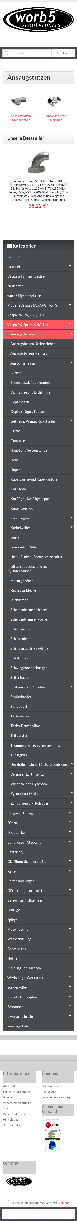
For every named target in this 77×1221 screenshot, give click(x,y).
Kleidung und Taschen (24, 968)
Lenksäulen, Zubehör (26, 547)
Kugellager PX (21, 508)
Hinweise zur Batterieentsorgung (16, 1122)
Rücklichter (19, 600)
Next (66, 184)
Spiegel (12, 919)
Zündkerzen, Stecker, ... (25, 842)
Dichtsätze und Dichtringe (30, 392)
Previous (11, 184)
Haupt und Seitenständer (29, 450)
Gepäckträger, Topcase (28, 411)
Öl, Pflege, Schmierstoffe (26, 861)
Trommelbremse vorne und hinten (36, 745)
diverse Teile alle (20, 1016)
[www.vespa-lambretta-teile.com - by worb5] (38, 19)
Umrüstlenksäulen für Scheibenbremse (39, 764)
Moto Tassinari (19, 929)
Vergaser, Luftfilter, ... (27, 774)
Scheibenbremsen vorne (28, 619)
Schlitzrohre (19, 639)
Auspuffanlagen (22, 363)
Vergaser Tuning (20, 813)
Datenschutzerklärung (56, 1097)
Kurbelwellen (20, 528)
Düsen (12, 823)
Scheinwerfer (20, 629)
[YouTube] (39, 1048)
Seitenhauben (20, 677)
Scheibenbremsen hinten (29, 610)
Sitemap (8, 1097)
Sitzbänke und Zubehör (27, 687)
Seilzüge (13, 910)
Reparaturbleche (23, 590)
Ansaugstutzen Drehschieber (32, 343)
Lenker (15, 537)
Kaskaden (18, 489)
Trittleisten (19, 735)
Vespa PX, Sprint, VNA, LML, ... (30, 324)
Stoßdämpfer (20, 697)
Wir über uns (50, 1086)
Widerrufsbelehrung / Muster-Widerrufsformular (17, 1108)
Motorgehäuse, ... (23, 580)
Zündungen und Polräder (29, 803)
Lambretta (15, 266)
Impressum (49, 1091)
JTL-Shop (44, 1211)
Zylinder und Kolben (25, 793)
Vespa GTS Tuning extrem (27, 276)
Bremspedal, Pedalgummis (30, 382)
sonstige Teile (18, 1026)
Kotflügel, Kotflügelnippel (30, 499)
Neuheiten (15, 286)
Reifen (12, 871)
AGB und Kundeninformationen (17, 1088)
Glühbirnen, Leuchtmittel (26, 890)
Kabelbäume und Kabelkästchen (34, 479)
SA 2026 (14, 257)
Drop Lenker (16, 832)
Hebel (15, 460)
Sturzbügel (18, 706)
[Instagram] (51, 1048)
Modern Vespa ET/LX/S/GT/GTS (32, 305)
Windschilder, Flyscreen (28, 784)
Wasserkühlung (19, 939)
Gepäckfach (19, 402)
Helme (12, 958)
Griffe (15, 431)
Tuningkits (18, 755)
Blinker (15, 373)
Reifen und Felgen (20, 881)
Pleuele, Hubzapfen (22, 997)
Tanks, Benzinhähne (25, 726)
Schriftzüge (19, 658)
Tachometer (19, 716)
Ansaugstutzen (22, 334)
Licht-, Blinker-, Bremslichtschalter (36, 557)
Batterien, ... (16, 852)
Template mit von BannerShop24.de (38, 1216)
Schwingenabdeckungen (28, 668)
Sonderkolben (18, 987)
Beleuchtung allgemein (24, 900)
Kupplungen (19, 518)
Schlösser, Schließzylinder (30, 648)
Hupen (15, 469)
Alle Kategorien (23, 63)
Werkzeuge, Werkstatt (25, 978)
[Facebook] (26, 1048)
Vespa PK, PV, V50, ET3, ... (27, 315)
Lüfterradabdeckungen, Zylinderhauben (27, 568)
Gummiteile (19, 440)
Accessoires (16, 948)
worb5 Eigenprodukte (24, 295)
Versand (64, 1203)
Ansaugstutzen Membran (29, 353)
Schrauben (15, 1007)
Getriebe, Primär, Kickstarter (32, 421)
